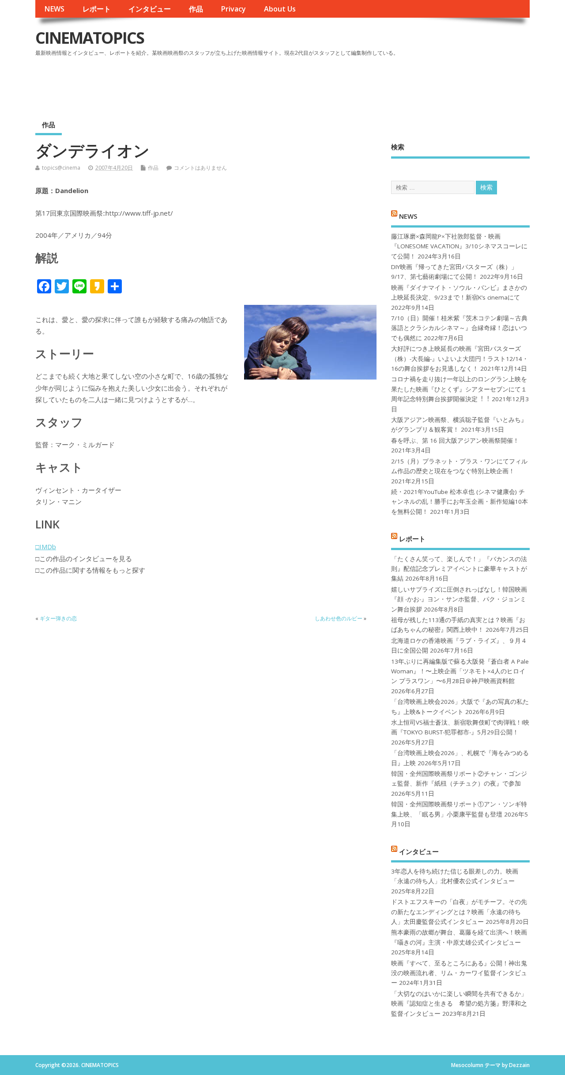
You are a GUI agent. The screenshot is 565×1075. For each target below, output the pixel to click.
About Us (280, 9)
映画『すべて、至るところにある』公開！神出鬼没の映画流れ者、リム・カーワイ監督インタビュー (459, 973)
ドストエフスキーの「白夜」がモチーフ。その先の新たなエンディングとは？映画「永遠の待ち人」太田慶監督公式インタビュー (459, 912)
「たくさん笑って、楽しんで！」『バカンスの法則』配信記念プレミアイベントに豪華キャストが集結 (459, 569)
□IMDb (45, 546)
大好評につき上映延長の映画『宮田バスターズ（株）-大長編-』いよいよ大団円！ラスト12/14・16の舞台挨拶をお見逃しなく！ (459, 358)
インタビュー (149, 9)
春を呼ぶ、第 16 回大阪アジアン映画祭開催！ (455, 440)
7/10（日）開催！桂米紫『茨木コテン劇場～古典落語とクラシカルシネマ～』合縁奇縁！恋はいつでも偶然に (459, 328)
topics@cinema (61, 167)
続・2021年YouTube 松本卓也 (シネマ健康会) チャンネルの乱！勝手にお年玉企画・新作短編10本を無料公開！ (459, 502)
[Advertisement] (361, 83)
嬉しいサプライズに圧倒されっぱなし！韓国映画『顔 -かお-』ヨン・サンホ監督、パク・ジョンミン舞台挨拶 (459, 599)
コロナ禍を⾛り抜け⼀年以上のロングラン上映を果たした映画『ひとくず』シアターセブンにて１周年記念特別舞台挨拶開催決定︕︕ (459, 389)
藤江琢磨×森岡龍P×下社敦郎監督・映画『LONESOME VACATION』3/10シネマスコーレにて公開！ (459, 246)
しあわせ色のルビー (338, 618)
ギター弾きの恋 (58, 618)
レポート (97, 9)
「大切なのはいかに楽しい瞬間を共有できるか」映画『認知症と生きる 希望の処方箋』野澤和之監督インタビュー (459, 1004)
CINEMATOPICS (89, 38)
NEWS (54, 9)
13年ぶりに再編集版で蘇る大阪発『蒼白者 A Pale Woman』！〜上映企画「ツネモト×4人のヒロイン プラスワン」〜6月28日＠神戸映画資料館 (460, 671)
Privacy (233, 9)
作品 (196, 9)
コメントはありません (200, 167)
